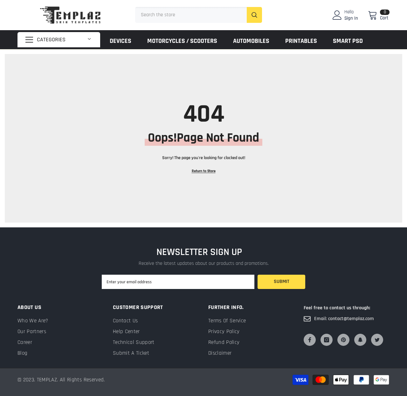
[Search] (198, 15)
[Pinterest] (343, 340)
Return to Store (204, 171)
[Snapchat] (360, 340)
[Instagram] (327, 340)
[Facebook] (310, 340)
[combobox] (191, 15)
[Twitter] (377, 340)
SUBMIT (281, 281)
